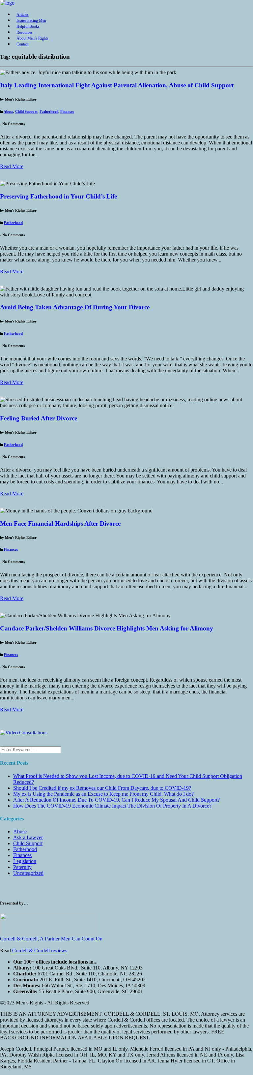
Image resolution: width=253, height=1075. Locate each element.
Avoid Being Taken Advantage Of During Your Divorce (75, 307)
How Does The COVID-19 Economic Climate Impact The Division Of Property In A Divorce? (112, 806)
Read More (11, 166)
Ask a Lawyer (28, 837)
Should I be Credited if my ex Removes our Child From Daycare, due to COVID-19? (102, 788)
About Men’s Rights (32, 38)
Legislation (24, 861)
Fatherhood (49, 111)
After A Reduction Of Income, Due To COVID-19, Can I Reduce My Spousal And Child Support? (116, 800)
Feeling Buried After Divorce (38, 418)
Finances (67, 111)
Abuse (8, 111)
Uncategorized (28, 873)
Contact (22, 44)
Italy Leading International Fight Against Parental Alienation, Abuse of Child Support (117, 85)
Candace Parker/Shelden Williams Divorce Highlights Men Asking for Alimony (106, 628)
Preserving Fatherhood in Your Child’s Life (58, 196)
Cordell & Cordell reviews (39, 950)
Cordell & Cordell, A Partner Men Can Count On (51, 938)
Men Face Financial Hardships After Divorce (60, 523)
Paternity (22, 867)
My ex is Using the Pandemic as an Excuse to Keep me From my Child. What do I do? (103, 794)
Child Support (26, 111)
